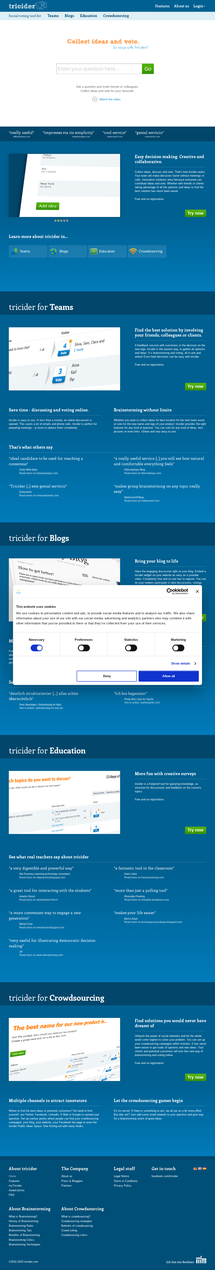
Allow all (168, 676)
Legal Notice (121, 1176)
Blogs (69, 15)
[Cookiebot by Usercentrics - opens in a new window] (169, 591)
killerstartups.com (21, 136)
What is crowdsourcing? (75, 1216)
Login (198, 6)
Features (162, 6)
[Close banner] (197, 591)
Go (147, 69)
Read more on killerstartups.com (142, 473)
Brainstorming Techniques (24, 1244)
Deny (107, 676)
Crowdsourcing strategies (76, 1221)
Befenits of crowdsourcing (77, 1225)
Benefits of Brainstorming (24, 1235)
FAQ (11, 1194)
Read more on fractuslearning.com (144, 877)
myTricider (15, 1185)
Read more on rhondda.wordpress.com (146, 899)
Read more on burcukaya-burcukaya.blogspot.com (153, 922)
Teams (53, 15)
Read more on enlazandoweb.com (39, 495)
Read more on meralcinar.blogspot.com (41, 927)
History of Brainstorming (23, 1221)
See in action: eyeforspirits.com (142, 702)
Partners (66, 1185)
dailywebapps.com (81, 136)
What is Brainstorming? (23, 1216)
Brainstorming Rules (21, 1225)
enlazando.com (152, 136)
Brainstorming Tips (20, 1230)
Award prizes (17, 1190)
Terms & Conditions (126, 1181)
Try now (195, 213)
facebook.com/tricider (165, 1176)
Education (88, 15)
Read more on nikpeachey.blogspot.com (42, 877)
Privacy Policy (122, 1185)
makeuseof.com (114, 136)
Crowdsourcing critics (74, 1235)
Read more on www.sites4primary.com (41, 955)
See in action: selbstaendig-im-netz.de (41, 708)
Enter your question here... (88, 69)
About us (181, 6)
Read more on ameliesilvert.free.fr (38, 899)
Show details (180, 663)
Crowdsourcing (116, 15)
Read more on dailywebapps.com (38, 473)
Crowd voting (69, 1230)
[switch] (84, 648)
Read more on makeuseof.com (141, 500)
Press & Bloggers (72, 1181)
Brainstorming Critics (21, 1239)
